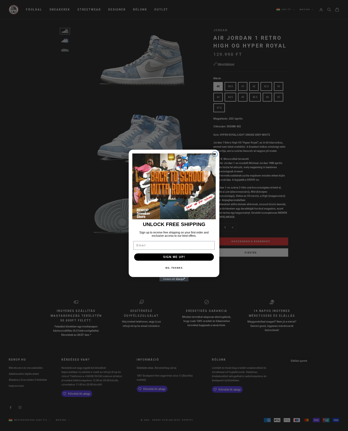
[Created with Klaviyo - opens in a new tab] (174, 279)
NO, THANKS (174, 268)
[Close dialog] (215, 154)
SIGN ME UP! (174, 256)
